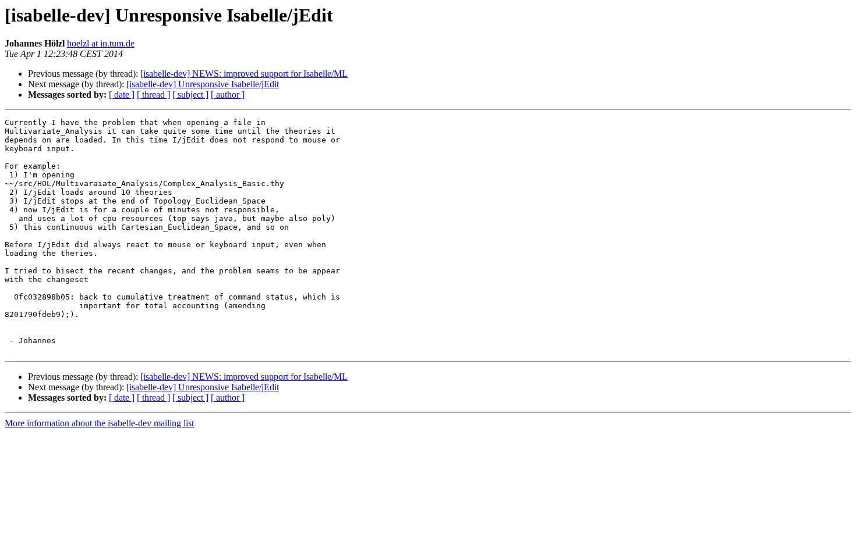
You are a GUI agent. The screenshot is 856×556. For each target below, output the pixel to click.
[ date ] (122, 94)
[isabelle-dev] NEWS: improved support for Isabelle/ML (244, 74)
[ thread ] (153, 94)
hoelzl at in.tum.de (101, 43)
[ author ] (228, 94)
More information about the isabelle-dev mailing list (99, 423)
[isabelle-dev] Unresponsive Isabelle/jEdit (202, 84)
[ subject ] (190, 94)
